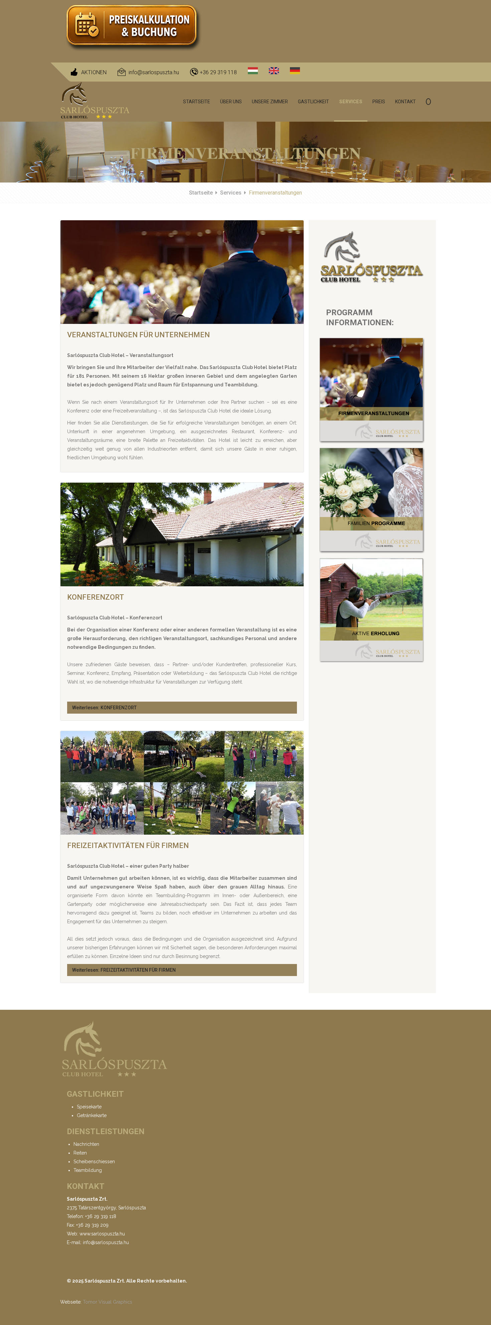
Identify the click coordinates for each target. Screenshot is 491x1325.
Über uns (231, 101)
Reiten (80, 1153)
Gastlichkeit (313, 101)
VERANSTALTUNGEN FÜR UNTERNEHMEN (138, 335)
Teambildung (87, 1170)
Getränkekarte (92, 1115)
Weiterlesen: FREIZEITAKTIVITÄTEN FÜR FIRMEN (124, 970)
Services (350, 101)
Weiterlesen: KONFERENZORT (104, 707)
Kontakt (405, 101)
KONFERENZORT (95, 597)
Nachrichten (86, 1144)
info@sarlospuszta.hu (154, 72)
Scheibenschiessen (94, 1161)
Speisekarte (89, 1106)
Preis (378, 101)
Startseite (196, 101)
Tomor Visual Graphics (107, 1302)
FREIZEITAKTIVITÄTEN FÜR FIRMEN (128, 845)
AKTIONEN (94, 72)
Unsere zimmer (270, 101)
